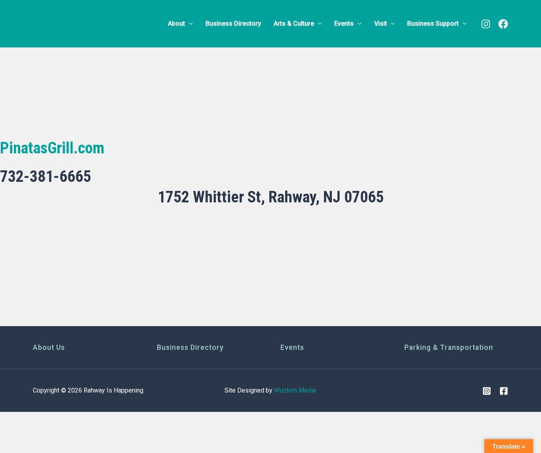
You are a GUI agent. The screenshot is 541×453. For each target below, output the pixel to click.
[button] (189, 24)
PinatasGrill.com (52, 148)
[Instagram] (486, 24)
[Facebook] (503, 24)
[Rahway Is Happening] (82, 23)
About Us (49, 347)
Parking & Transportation (448, 347)
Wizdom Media (295, 390)
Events (292, 347)
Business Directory (190, 347)
